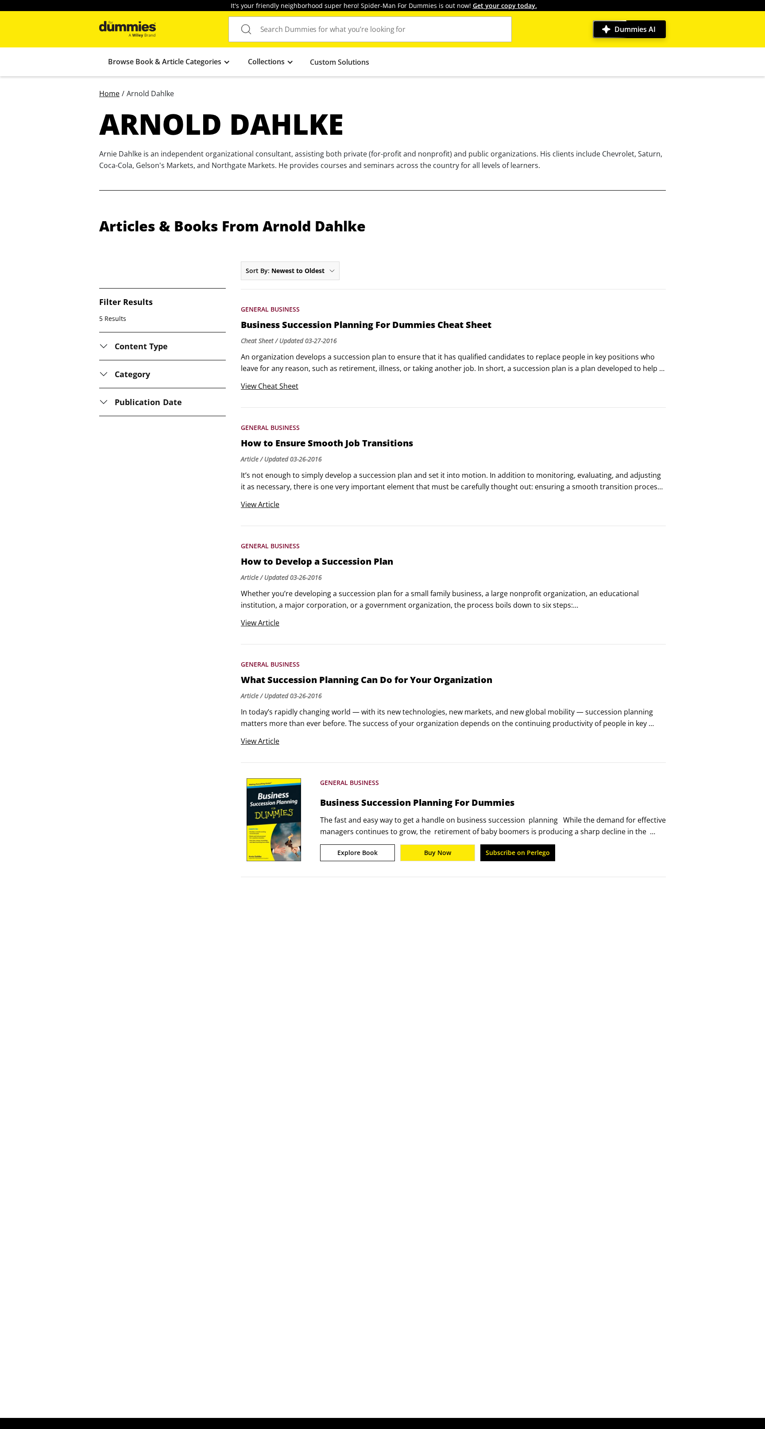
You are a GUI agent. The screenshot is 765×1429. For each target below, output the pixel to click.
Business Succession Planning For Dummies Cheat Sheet (366, 325)
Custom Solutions (339, 62)
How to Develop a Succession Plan (317, 561)
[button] (169, 61)
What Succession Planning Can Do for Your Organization (366, 680)
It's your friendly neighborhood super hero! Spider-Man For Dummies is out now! (384, 5)
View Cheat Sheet (269, 386)
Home (109, 93)
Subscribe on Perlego (518, 852)
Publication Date (148, 402)
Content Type (141, 346)
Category (132, 374)
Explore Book (357, 852)
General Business (270, 309)
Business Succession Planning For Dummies (417, 802)
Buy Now (437, 852)
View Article (260, 504)
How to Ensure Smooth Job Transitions (327, 443)
